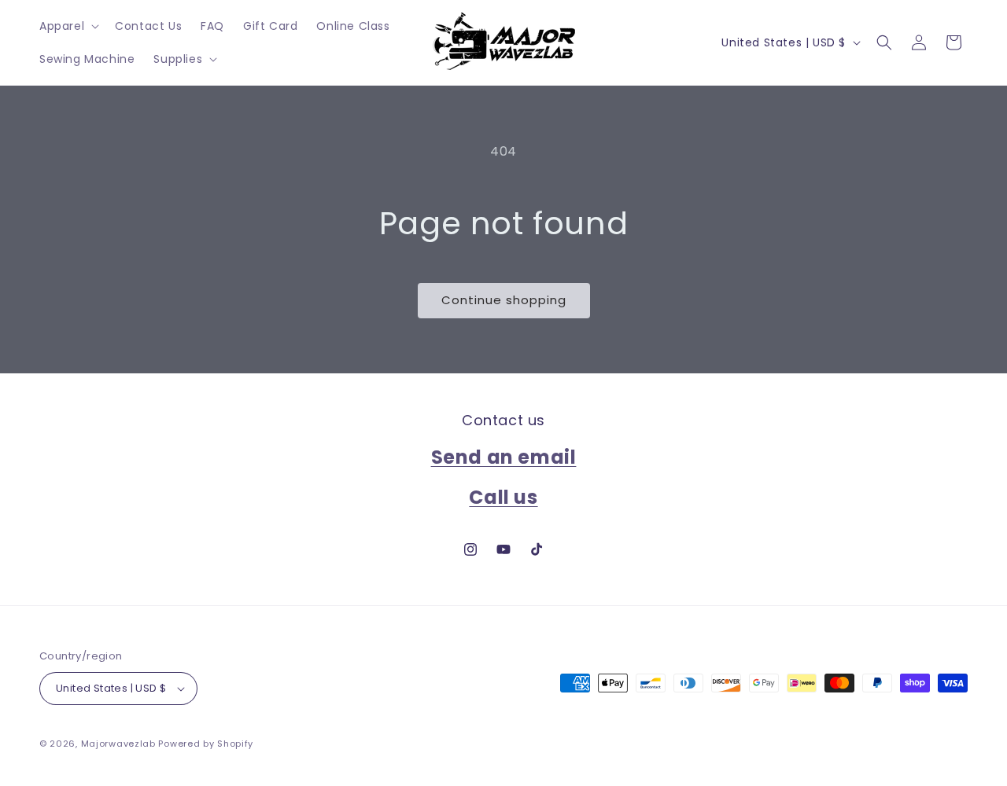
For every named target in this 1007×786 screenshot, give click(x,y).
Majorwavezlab (118, 743)
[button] (67, 25)
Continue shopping (503, 300)
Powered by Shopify (205, 743)
